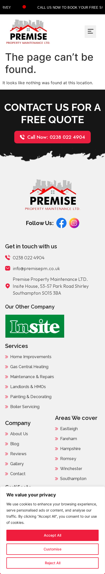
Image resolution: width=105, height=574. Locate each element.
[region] (52, 530)
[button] (90, 31)
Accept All (52, 535)
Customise (52, 549)
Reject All (52, 563)
